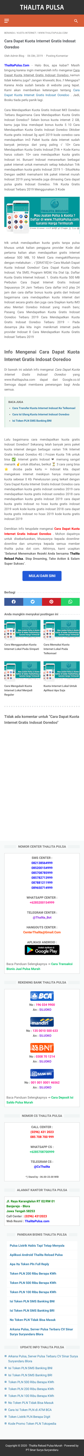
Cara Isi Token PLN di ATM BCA (30, 1410)
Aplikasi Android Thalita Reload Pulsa (36, 1255)
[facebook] (13, 602)
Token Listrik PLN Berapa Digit (29, 1417)
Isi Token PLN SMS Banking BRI (32, 1310)
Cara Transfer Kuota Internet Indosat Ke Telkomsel (43, 408)
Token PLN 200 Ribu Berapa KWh (33, 1273)
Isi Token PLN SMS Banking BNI (32, 420)
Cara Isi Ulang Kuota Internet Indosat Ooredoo (40, 414)
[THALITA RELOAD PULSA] (42, 7)
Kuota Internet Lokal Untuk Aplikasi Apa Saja (60, 688)
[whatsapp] (70, 602)
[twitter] (32, 602)
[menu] (6, 21)
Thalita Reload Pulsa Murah (45, 1445)
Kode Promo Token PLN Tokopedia (32, 1423)
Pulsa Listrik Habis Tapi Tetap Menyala (37, 1245)
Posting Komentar (57, 55)
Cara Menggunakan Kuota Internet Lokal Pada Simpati (21, 647)
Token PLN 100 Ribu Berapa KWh (33, 1292)
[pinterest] (51, 602)
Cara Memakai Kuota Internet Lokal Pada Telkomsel (57, 649)
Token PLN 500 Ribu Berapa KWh (33, 1283)
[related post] (22, 630)
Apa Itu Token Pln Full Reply (29, 1264)
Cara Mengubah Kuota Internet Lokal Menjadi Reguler (18, 690)
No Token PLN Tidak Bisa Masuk (33, 1320)
